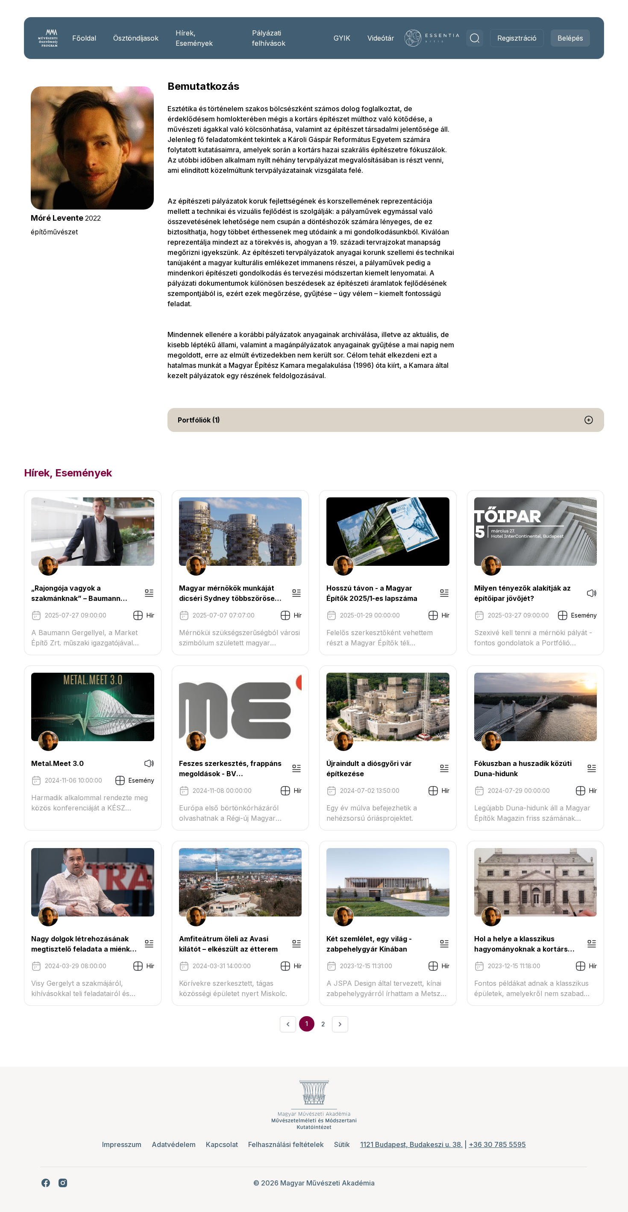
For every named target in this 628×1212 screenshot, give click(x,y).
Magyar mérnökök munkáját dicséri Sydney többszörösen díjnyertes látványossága (229, 593)
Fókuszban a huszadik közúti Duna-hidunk (523, 768)
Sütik (342, 1144)
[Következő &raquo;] (340, 1024)
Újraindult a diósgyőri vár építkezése (369, 768)
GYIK (342, 38)
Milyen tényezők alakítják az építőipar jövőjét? (522, 593)
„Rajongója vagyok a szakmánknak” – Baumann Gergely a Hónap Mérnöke (75, 593)
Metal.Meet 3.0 (57, 763)
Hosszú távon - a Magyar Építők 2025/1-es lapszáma (371, 593)
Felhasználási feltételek (286, 1144)
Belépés (570, 38)
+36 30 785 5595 (497, 1144)
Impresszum (121, 1144)
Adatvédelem (174, 1144)
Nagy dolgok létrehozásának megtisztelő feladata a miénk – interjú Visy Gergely (83, 944)
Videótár (380, 38)
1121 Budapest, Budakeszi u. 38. (411, 1144)
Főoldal (84, 38)
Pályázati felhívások (268, 38)
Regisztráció (517, 38)
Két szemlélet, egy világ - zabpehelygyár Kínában (369, 943)
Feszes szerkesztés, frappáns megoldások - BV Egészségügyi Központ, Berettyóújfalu (230, 769)
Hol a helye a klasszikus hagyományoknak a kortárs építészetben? (521, 944)
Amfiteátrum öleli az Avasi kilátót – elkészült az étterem (228, 943)
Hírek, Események (194, 38)
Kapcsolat (222, 1144)
